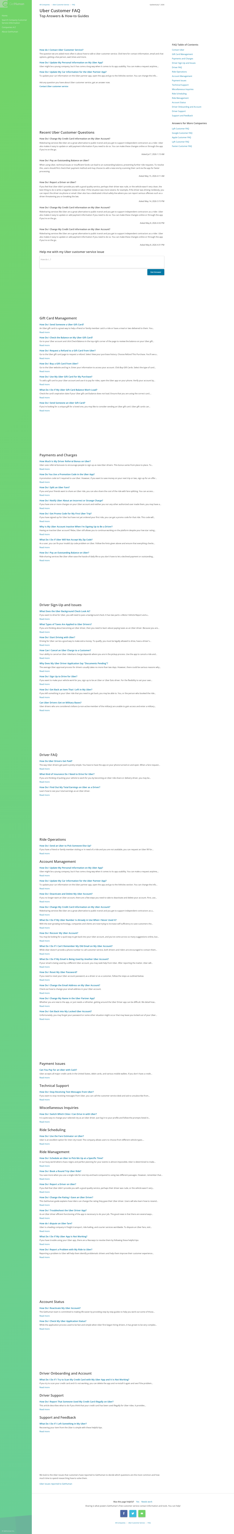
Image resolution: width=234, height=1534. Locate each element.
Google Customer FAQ (182, 133)
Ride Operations (179, 71)
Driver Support (179, 111)
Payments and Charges (182, 58)
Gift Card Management (182, 54)
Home (4, 15)
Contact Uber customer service (53, 86)
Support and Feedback (182, 115)
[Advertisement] (101, 109)
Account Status (179, 102)
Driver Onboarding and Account (186, 106)
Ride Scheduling (179, 93)
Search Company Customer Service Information (14, 21)
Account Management (182, 76)
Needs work (146, 1501)
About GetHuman (10, 31)
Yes (137, 1501)
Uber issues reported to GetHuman (55, 1483)
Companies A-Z (9, 27)
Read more (44, 332)
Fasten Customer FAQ (182, 146)
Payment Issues (179, 80)
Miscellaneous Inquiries (183, 89)
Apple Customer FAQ (181, 137)
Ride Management (180, 98)
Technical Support (180, 85)
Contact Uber (178, 49)
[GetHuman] (12, 4)
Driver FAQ (177, 67)
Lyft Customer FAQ (180, 128)
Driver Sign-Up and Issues (184, 63)
